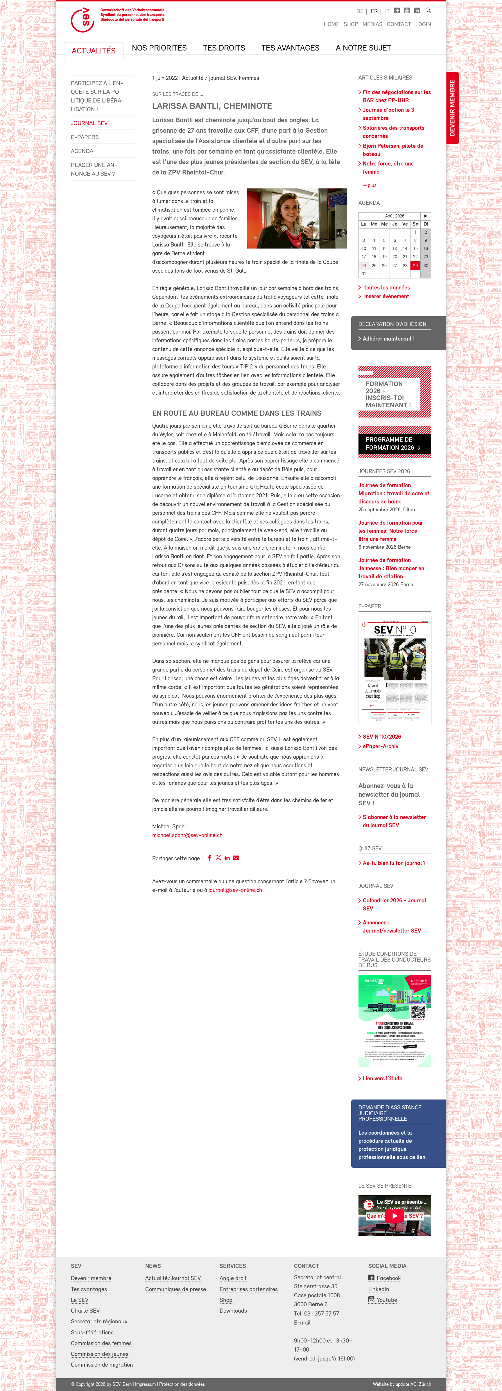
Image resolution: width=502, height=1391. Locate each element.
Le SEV (79, 1300)
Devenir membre (452, 108)
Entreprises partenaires (249, 1289)
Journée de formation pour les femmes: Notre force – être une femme (390, 531)
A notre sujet (363, 48)
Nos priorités (159, 48)
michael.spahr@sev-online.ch (187, 835)
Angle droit (233, 1278)
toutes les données (386, 288)
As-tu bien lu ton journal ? (394, 863)
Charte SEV (85, 1311)
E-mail (302, 1323)
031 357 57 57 (321, 1314)
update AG (406, 1384)
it (387, 12)
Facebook (389, 1278)
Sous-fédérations (92, 1333)
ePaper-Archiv (380, 747)
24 (363, 266)
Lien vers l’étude (382, 1079)
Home (331, 25)
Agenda (82, 151)
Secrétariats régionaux (99, 1322)
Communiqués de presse (175, 1289)
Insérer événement (386, 297)
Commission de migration (102, 1365)
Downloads (233, 1311)
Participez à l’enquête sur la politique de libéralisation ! (97, 96)
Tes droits (224, 48)
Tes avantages (290, 48)
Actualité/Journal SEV (173, 1278)
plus (371, 185)
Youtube (387, 1300)
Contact (399, 25)
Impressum (145, 1384)
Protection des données (182, 1384)
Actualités (94, 51)
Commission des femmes (101, 1343)
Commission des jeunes (99, 1354)
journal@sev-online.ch (235, 890)
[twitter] (218, 859)
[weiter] (426, 216)
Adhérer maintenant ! (389, 339)
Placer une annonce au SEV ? (94, 169)
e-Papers (85, 137)
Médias (373, 25)
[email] (236, 859)
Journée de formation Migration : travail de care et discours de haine (393, 494)
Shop (351, 25)
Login (423, 25)
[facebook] (210, 859)
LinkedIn (378, 1289)
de (359, 12)
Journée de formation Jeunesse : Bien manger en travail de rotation (391, 569)
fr (374, 12)
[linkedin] (227, 859)
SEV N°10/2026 (382, 737)
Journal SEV (89, 123)
